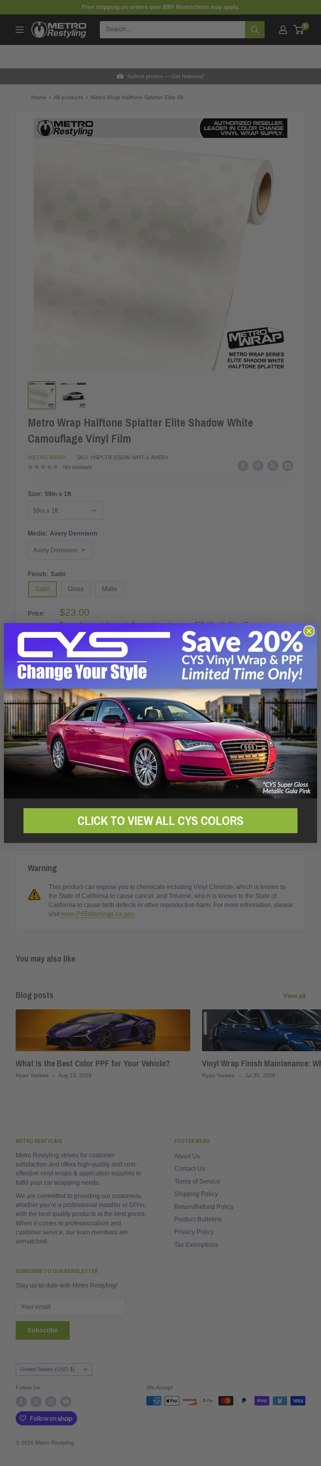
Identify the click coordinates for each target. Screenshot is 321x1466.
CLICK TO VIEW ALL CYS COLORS (160, 820)
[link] (160, 710)
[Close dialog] (309, 631)
